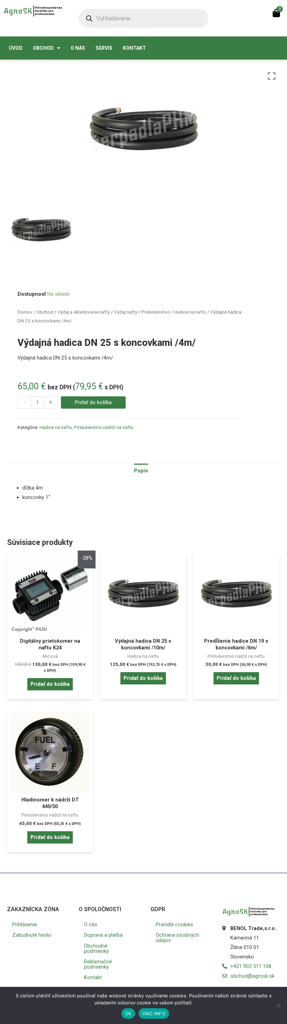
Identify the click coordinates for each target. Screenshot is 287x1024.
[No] (278, 1005)
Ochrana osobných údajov (177, 937)
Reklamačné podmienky (98, 964)
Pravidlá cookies (174, 924)
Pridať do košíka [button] (50, 684)
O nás (78, 48)
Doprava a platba (103, 935)
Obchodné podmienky (96, 948)
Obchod (43, 48)
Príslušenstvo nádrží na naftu (103, 427)
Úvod (15, 48)
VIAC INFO (154, 1013)
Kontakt (134, 48)
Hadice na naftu (190, 312)
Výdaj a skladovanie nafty (83, 312)
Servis (104, 48)
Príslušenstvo (155, 312)
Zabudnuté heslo (31, 935)
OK (128, 1013)
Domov (25, 312)
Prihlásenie (24, 924)
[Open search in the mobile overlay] (143, 18)
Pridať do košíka (93, 402)
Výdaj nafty (125, 312)
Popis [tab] (141, 470)
